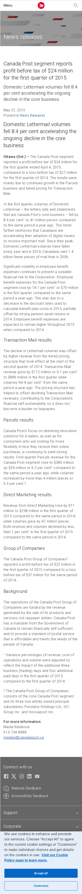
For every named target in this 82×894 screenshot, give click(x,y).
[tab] (41, 813)
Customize (41, 885)
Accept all (41, 873)
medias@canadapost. (23, 737)
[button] (18, 5)
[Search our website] (76, 5)
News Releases (32, 115)
